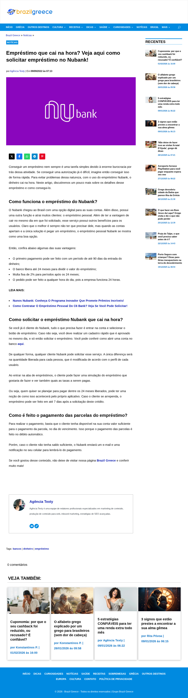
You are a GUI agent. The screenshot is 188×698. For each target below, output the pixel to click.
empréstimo (42, 548)
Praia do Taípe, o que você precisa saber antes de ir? (168, 236)
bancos (17, 548)
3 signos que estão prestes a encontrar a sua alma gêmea (169, 124)
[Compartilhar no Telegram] (35, 156)
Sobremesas (117, 673)
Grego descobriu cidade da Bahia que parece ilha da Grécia (168, 192)
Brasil (154, 27)
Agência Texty (17, 71)
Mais (164, 27)
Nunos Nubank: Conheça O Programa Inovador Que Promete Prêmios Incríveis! (68, 300)
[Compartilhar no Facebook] (19, 156)
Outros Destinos (38, 27)
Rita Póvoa (154, 636)
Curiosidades (121, 27)
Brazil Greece (106, 460)
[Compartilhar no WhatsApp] (27, 156)
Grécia (20, 27)
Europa (61, 679)
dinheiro (28, 548)
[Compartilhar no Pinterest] (42, 156)
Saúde (103, 27)
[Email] (32, 526)
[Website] (36, 526)
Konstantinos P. (27, 647)
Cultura (57, 27)
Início (9, 27)
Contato (90, 679)
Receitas (74, 27)
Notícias (142, 27)
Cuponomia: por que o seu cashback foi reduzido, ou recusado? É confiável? (28, 630)
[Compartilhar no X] (12, 156)
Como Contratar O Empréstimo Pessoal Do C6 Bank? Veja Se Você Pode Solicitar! (70, 306)
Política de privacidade (115, 679)
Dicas (89, 27)
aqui (21, 343)
